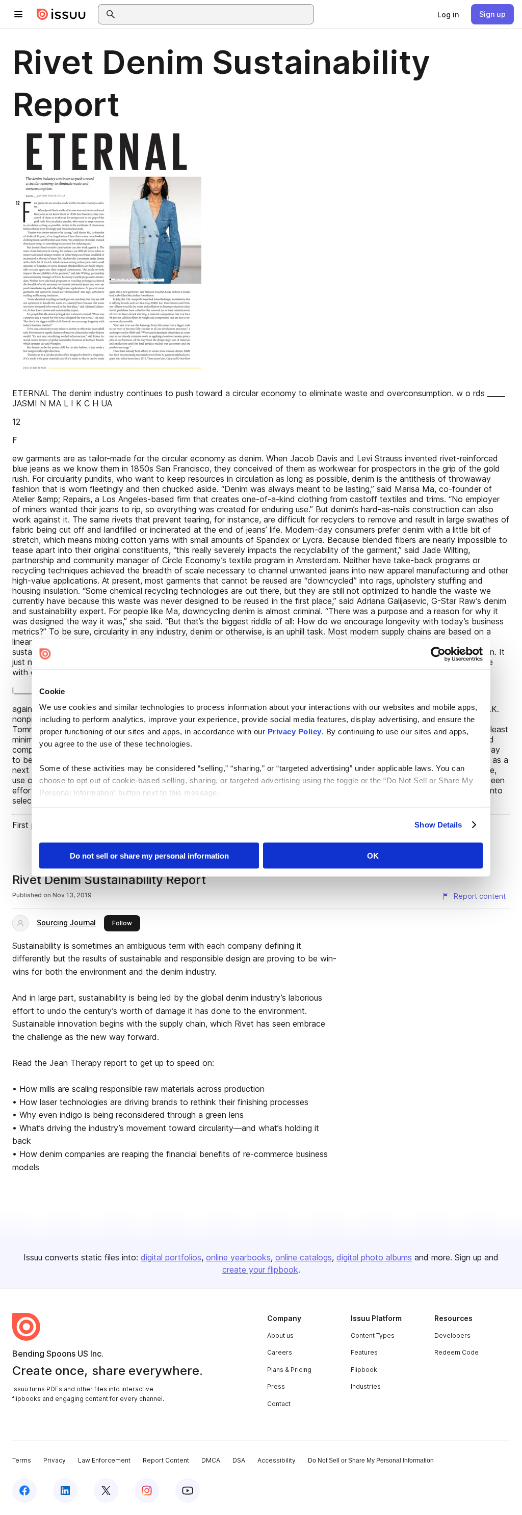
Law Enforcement (104, 1460)
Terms (21, 1460)
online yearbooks (238, 1257)
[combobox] (215, 14)
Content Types (373, 1335)
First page (30, 825)
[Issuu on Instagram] (147, 1490)
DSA (238, 1460)
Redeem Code (456, 1352)
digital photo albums (374, 1257)
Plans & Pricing (289, 1369)
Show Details (438, 824)
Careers (279, 1352)
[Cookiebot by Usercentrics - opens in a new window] (438, 654)
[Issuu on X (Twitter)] (106, 1490)
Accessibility (276, 1460)
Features (364, 1352)
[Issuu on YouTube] (187, 1490)
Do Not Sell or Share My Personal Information (371, 1460)
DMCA (210, 1460)
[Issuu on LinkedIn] (65, 1490)
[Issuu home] (61, 14)
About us (280, 1335)
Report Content (166, 1460)
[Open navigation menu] (18, 14)
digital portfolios (171, 1257)
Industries (366, 1386)
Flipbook (364, 1369)
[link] (448, 14)
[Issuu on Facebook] (24, 1490)
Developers (452, 1335)
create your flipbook (260, 1269)
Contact (279, 1404)
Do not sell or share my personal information (149, 855)
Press (276, 1386)
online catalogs (303, 1257)
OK (373, 855)
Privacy (54, 1460)
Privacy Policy (295, 731)
